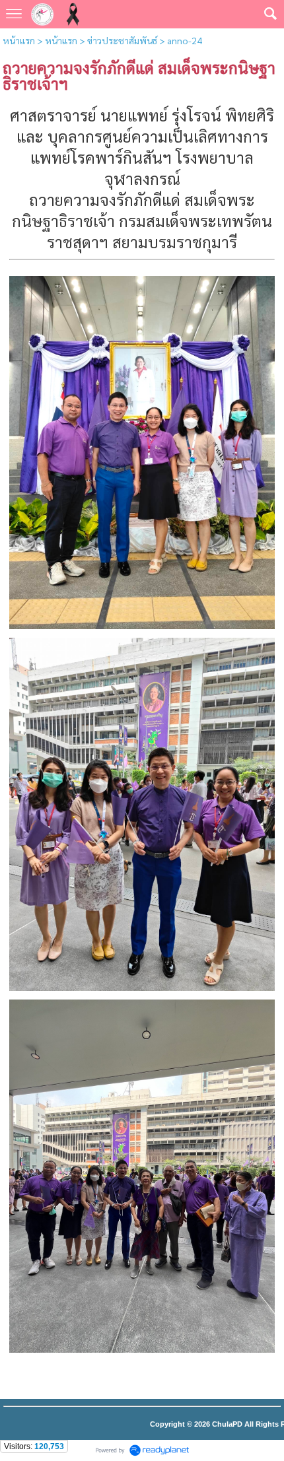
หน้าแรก (19, 40)
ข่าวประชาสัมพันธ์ (122, 40)
